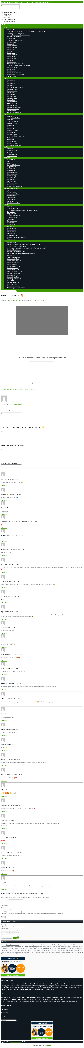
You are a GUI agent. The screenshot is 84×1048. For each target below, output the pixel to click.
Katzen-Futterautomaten (15, 87)
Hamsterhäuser (12, 177)
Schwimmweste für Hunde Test (20, 65)
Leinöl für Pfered (12, 130)
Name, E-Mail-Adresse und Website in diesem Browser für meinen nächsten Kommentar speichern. (32, 914)
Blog (5, 241)
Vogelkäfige (11, 224)
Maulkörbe (10, 51)
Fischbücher (11, 233)
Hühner (9, 206)
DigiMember (48, 1045)
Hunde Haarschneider (14, 73)
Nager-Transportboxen (14, 186)
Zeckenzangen (11, 76)
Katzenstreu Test (12, 280)
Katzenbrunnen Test (13, 273)
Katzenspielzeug (12, 89)
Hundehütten (11, 62)
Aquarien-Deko (12, 156)
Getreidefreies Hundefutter (15, 33)
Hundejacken (11, 53)
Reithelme (10, 120)
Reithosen (10, 125)
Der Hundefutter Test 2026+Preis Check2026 (21, 253)
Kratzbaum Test (12, 284)
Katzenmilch (11, 84)
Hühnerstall (14, 208)
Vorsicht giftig (11, 243)
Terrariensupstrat (13, 194)
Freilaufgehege (12, 183)
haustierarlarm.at (12, 945)
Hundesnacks (11, 42)
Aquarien (10, 152)
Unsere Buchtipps (9, 226)
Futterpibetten (11, 199)
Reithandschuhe (12, 123)
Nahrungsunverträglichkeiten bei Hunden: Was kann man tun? (26, 248)
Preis (2, 934)
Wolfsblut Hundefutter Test (16, 252)
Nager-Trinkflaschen (13, 165)
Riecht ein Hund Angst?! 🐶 (13, 445)
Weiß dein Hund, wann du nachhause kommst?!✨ (22, 427)
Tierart (3, 925)
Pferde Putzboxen (12, 143)
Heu (8, 161)
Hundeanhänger (12, 67)
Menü (4, 24)
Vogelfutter (11, 212)
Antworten (4, 485)
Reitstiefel (10, 116)
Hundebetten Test (13, 262)
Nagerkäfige (11, 170)
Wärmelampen (11, 196)
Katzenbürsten (12, 105)
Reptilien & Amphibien (11, 188)
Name (3, 908)
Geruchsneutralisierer (14, 112)
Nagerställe (11, 168)
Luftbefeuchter (12, 201)
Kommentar (5, 906)
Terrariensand (11, 192)
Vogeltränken (11, 214)
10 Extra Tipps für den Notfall (16, 246)
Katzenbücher (11, 230)
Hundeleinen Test (12, 268)
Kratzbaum (10, 93)
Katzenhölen (11, 94)
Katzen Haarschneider (14, 107)
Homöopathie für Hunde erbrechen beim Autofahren (23, 244)
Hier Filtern (16, 938)
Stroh (9, 163)
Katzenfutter (11, 80)
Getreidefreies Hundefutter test (20, 35)
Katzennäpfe (11, 85)
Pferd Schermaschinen (14, 145)
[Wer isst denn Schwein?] (11, 460)
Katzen (6, 78)
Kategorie (4, 927)
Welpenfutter (11, 38)
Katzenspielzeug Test (14, 279)
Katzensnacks (11, 82)
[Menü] (10, 9)
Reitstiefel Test (15, 118)
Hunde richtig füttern (14, 250)
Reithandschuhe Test (13, 286)
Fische (6, 147)
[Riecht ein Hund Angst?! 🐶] (11, 441)
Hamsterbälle (11, 181)
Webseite (3, 912)
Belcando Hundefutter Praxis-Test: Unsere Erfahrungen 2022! (30, 31)
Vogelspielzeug (12, 217)
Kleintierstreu (11, 185)
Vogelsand (10, 219)
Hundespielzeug (12, 46)
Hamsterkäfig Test (13, 259)
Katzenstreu (11, 100)
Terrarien (10, 190)
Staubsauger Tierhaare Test (16, 288)
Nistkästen (10, 223)
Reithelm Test (15, 121)
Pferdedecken (11, 132)
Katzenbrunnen (12, 91)
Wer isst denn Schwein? (11, 463)
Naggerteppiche (12, 174)
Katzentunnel (11, 96)
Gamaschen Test (12, 255)
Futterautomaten (12, 150)
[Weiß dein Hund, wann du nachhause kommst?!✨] (11, 423)
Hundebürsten (11, 71)
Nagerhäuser (11, 167)
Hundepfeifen (11, 56)
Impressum (4, 1009)
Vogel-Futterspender (13, 215)
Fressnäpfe (10, 44)
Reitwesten (10, 127)
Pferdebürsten (11, 141)
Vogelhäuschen (12, 221)
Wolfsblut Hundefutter (14, 37)
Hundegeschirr (12, 55)
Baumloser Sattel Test (17, 136)
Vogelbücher (11, 239)
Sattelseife (10, 138)
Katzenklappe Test (13, 277)
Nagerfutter (11, 159)
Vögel (6, 205)
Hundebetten (11, 58)
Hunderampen (11, 69)
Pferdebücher (11, 232)
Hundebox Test (12, 264)
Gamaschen (11, 140)
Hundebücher (11, 228)
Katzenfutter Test (12, 275)
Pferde (6, 114)
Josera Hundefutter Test (14, 271)
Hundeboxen (11, 60)
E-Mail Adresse (6, 910)
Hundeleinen (11, 49)
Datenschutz (5, 1012)
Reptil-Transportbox (13, 203)
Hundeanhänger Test (14, 261)
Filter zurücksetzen (6, 938)
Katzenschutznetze (13, 109)
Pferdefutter (11, 129)
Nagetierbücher (12, 235)
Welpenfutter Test (16, 40)
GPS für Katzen (12, 103)
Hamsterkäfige (11, 176)
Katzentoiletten (12, 102)
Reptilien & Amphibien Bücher (16, 237)
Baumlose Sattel (12, 134)
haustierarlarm (16, 300)
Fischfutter (10, 149)
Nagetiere (7, 158)
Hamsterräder (11, 179)
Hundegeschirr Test (13, 266)
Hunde (6, 27)
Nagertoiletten (12, 172)
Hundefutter (11, 29)
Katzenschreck (11, 111)
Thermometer (11, 197)
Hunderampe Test (13, 270)
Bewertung (4, 929)
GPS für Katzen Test (13, 257)
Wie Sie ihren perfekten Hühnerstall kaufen (24, 210)
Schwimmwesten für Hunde (15, 64)
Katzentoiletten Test (13, 282)
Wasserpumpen (12, 154)
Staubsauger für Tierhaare (15, 74)
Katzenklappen (12, 98)
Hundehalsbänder (12, 47)
